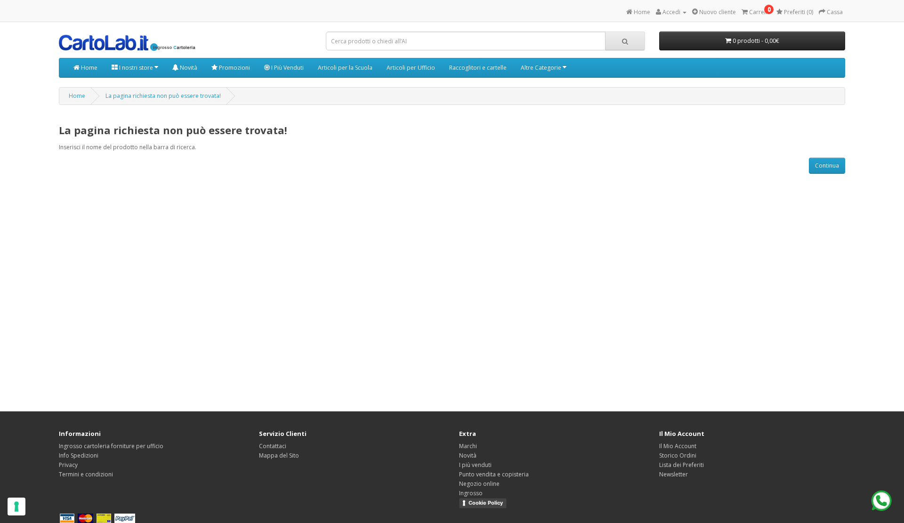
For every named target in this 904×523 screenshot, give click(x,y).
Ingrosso (471, 493)
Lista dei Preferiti (681, 465)
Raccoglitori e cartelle (478, 68)
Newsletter (673, 474)
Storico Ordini (677, 455)
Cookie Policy (485, 502)
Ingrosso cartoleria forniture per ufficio (111, 446)
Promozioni (234, 68)
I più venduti (475, 465)
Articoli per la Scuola (345, 68)
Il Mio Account (677, 446)
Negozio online (479, 484)
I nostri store (136, 68)
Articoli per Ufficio (411, 68)
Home (88, 68)
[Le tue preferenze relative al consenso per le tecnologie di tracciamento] (16, 506)
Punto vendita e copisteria (494, 474)
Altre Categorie (542, 68)
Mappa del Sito (279, 455)
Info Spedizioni (78, 455)
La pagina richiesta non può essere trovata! (163, 96)
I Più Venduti (287, 68)
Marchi (468, 446)
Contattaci (272, 446)
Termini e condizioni (86, 474)
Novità (187, 68)
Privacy (68, 465)
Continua (827, 165)
